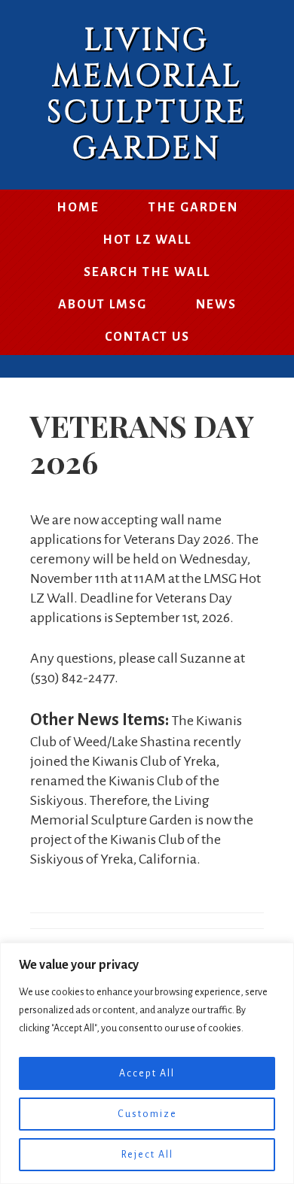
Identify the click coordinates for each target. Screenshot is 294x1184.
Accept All (147, 1073)
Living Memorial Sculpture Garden (147, 94)
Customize (147, 1114)
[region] (147, 1063)
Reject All (147, 1154)
